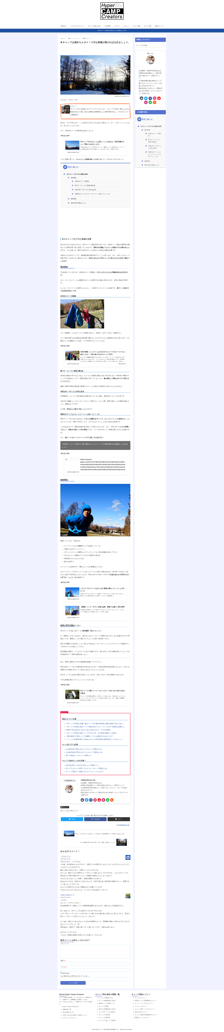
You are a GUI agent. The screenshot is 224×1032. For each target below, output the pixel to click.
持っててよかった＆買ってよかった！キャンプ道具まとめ (86, 768)
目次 (70, 167)
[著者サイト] (82, 800)
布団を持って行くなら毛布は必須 (85, 189)
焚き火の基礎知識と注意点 (107, 1009)
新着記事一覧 (67, 1009)
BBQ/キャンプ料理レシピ (107, 1003)
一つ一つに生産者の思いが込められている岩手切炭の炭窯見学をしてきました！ (94, 739)
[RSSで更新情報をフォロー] (112, 800)
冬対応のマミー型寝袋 (82, 181)
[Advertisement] (95, 49)
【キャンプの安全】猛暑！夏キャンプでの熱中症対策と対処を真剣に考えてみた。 (95, 723)
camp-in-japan (65, 895)
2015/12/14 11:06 (65, 897)
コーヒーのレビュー (141, 1006)
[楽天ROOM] (103, 800)
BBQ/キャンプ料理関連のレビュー (146, 1000)
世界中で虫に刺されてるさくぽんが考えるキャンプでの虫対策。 (89, 730)
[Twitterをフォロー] (86, 800)
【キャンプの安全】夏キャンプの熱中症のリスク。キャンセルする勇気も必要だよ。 (96, 727)
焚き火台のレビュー (141, 1012)
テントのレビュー (140, 997)
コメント (64, 943)
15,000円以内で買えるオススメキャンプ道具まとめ (84, 752)
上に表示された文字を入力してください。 (75, 976)
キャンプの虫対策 (104, 1014)
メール (63, 967)
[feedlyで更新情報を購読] (107, 800)
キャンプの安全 (66, 810)
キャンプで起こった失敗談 (107, 1020)
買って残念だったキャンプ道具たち (78, 755)
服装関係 (73, 198)
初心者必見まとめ (68, 1012)
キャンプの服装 (104, 1006)
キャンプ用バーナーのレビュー (145, 1009)
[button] (164, 45)
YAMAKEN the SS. (88, 780)
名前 (63, 960)
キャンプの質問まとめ (106, 997)
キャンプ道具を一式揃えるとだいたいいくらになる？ (85, 771)
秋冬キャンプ (65, 807)
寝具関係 (73, 177)
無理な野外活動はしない (78, 203)
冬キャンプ (75, 810)
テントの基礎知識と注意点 (107, 1000)
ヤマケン (73, 106)
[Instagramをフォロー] (95, 800)
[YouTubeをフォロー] (99, 800)
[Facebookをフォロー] (91, 800)
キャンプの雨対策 (104, 1017)
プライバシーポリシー (70, 1018)
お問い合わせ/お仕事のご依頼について (75, 1015)
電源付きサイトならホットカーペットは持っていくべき (92, 194)
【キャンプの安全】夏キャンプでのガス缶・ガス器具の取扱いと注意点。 (92, 733)
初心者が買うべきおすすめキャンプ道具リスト (82, 765)
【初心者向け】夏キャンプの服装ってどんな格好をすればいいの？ (89, 736)
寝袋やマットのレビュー (142, 1017)
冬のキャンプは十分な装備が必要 (77, 174)
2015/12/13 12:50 (65, 859)
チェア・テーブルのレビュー (144, 1003)
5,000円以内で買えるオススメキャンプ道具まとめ (84, 749)
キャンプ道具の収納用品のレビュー (146, 1014)
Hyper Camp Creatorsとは (71, 1006)
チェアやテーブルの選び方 (107, 1012)
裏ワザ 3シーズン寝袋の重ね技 (85, 185)
